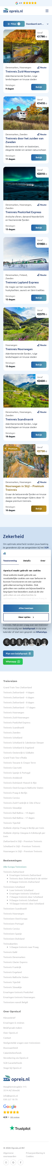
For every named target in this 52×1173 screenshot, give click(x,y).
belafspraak (29, 628)
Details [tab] (27, 560)
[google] (13, 1162)
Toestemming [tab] (10, 560)
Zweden (23, 134)
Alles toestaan (26, 608)
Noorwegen (25, 67)
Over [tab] (42, 560)
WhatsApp (41, 632)
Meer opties (24, 617)
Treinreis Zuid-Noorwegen (22, 71)
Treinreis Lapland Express (22, 282)
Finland (23, 275)
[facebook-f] (20, 1162)
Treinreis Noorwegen (19, 349)
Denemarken (12, 67)
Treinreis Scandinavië (19, 419)
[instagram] (6, 1162)
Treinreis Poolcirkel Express (23, 212)
